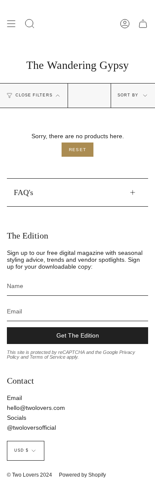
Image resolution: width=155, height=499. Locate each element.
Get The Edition (77, 335)
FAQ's (23, 192)
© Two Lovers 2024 (29, 475)
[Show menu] (11, 23)
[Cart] (143, 23)
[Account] (125, 23)
